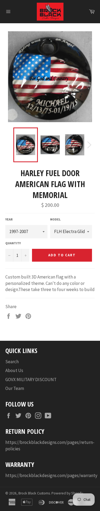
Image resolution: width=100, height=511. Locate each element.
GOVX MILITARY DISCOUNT (31, 379)
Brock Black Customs (34, 493)
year (9, 219)
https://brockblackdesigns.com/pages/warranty (51, 475)
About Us (14, 370)
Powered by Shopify (67, 493)
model (55, 219)
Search (12, 362)
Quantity (13, 243)
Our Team (14, 388)
